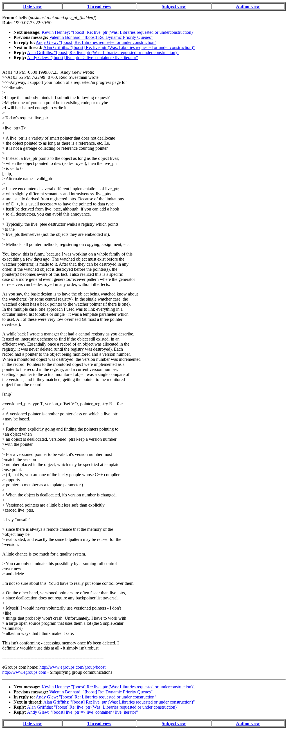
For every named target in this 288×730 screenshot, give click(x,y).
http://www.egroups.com (24, 672)
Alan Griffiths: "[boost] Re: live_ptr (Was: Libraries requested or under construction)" (119, 47)
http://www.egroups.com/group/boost (72, 667)
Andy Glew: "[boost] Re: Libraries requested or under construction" (96, 42)
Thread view (99, 6)
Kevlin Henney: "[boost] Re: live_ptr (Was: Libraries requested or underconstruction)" (118, 32)
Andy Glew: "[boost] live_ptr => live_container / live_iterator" (82, 57)
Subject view (174, 6)
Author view (248, 6)
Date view (32, 6)
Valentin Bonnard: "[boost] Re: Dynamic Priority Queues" (101, 37)
